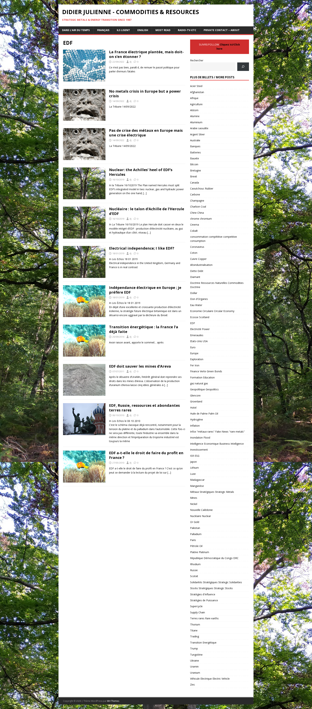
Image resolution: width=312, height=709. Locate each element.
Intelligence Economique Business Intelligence (217, 443)
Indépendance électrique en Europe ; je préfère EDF (145, 290)
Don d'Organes (199, 299)
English (142, 30)
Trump (194, 648)
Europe (194, 353)
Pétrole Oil (196, 546)
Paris (193, 540)
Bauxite (194, 158)
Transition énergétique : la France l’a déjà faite (143, 329)
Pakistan (195, 528)
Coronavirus (197, 246)
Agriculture (196, 104)
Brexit (193, 176)
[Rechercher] (243, 66)
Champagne (197, 200)
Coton (193, 252)
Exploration (196, 359)
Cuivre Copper (198, 259)
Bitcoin (194, 164)
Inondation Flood (200, 437)
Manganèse (197, 486)
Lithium (194, 467)
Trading (194, 636)
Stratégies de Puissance (204, 600)
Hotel (193, 407)
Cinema (194, 224)
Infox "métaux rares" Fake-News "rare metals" (217, 431)
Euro (193, 347)
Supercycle (196, 606)
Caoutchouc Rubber (201, 188)
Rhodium (195, 564)
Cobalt (194, 230)
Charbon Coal (198, 206)
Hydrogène (196, 419)
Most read (162, 30)
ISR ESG (194, 455)
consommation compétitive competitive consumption (213, 238)
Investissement (199, 449)
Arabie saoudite (199, 128)
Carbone (195, 194)
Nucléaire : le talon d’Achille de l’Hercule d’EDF (146, 211)
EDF (192, 323)
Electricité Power (200, 329)
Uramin (194, 666)
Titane (194, 630)
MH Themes (113, 701)
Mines (193, 497)
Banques (195, 146)
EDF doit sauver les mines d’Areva (140, 366)
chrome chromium (201, 218)
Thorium (195, 624)
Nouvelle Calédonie (201, 510)
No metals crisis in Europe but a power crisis (145, 93)
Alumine (195, 116)
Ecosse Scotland (199, 317)
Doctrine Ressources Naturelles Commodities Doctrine (217, 285)
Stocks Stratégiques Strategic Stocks (211, 588)
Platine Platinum (199, 552)
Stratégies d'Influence (202, 594)
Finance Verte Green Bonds (206, 371)
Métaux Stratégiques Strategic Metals (212, 492)
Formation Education (202, 377)
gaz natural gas (199, 383)
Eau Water (196, 305)
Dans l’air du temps (76, 30)
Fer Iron (194, 365)
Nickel (193, 504)
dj (130, 61)
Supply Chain (197, 612)
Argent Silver (197, 134)
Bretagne (195, 170)
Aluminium (196, 122)
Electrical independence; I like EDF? (141, 248)
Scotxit (194, 576)
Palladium (196, 534)
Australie (195, 140)
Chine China (197, 212)
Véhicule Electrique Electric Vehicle (210, 678)
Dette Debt (196, 271)
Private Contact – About (222, 30)
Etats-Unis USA (199, 341)
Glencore (195, 395)
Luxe (193, 473)
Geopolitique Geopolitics (204, 389)
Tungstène (196, 654)
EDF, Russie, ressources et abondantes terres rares (144, 408)
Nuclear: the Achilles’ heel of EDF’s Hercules (140, 172)
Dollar (193, 293)
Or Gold (194, 522)
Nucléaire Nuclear (200, 516)
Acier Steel (196, 86)
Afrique (194, 98)
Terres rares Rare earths (204, 618)
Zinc (192, 684)
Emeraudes (196, 335)
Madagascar (197, 479)
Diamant (195, 277)
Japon (193, 461)
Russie (194, 570)
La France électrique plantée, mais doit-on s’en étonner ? (146, 54)
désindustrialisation (201, 265)
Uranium (195, 672)
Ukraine (194, 660)
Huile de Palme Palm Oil (204, 413)
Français (103, 30)
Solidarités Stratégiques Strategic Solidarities (216, 582)
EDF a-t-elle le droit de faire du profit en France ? (146, 455)
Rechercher (196, 60)
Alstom (194, 110)
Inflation (195, 425)
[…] (145, 193)
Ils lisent (123, 30)
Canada (194, 182)
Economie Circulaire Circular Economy (212, 311)
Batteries (195, 152)
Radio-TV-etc (187, 30)
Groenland (196, 401)
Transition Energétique (203, 642)
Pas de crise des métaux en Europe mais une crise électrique (146, 133)
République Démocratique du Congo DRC (214, 558)
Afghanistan (197, 92)
